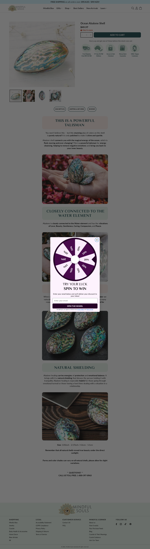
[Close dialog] (97, 240)
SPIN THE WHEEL (75, 306)
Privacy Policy (80, 309)
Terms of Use (90, 309)
